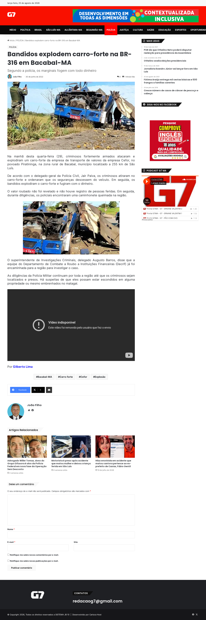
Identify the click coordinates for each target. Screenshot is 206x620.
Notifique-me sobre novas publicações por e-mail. (34, 561)
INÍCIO (13, 29)
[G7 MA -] (11, 14)
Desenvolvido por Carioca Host (86, 614)
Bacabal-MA (45, 376)
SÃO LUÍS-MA (53, 29)
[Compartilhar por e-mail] (49, 390)
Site (76, 542)
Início (12, 40)
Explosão (100, 376)
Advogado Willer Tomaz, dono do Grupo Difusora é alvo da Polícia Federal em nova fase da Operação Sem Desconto (27, 465)
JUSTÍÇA (124, 29)
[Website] (29, 410)
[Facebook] (32, 410)
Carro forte (66, 376)
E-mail (11, 542)
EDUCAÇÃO (164, 29)
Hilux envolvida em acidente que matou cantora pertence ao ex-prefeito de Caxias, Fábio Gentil (113, 463)
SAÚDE (150, 29)
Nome (11, 529)
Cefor (83, 376)
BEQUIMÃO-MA (94, 29)
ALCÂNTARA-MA (73, 29)
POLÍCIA (111, 29)
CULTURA (138, 29)
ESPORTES (180, 29)
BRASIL (38, 29)
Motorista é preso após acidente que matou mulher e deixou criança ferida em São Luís (71, 463)
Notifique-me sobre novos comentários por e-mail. (34, 555)
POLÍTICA (25, 29)
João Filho (17, 77)
